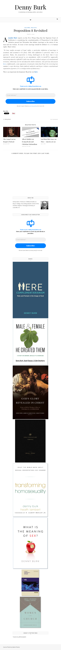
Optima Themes (16, 647)
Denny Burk (30, 7)
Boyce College (16, 203)
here (4, 64)
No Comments (54, 119)
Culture (27, 27)
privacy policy (33, 106)
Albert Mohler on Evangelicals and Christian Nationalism (29, 141)
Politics (34, 27)
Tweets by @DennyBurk (19, 637)
